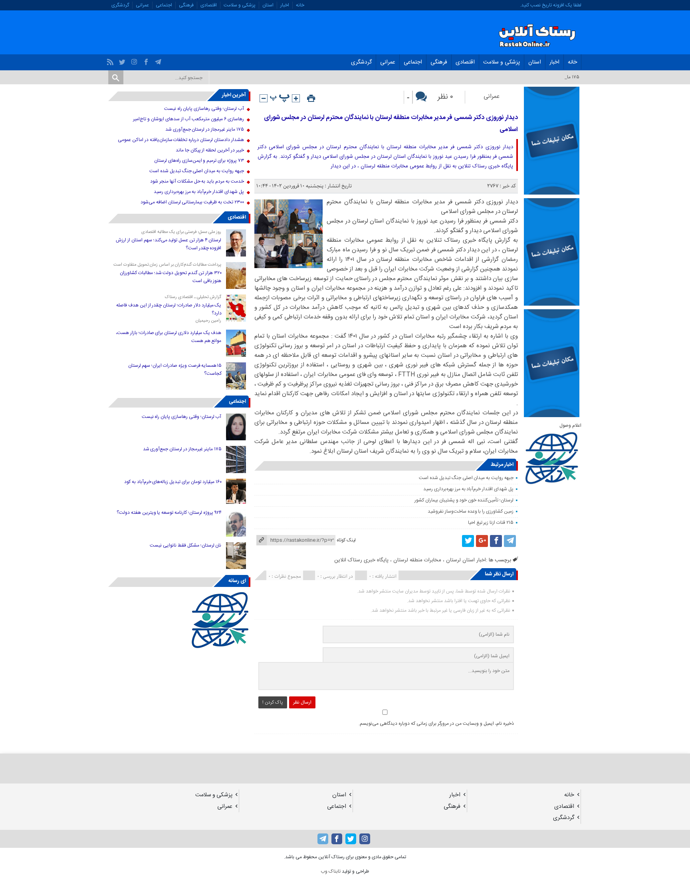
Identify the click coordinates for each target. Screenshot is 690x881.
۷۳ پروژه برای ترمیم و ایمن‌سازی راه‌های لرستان (199, 161)
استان (268, 5)
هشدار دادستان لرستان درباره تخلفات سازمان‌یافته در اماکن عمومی (181, 140)
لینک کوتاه (346, 540)
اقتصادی (208, 5)
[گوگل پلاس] (482, 541)
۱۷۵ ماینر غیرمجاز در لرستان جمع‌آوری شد (204, 129)
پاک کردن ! (272, 702)
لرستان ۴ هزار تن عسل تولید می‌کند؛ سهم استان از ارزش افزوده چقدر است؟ (168, 244)
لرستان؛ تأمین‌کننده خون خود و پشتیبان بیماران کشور (464, 500)
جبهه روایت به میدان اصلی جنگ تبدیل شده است (466, 478)
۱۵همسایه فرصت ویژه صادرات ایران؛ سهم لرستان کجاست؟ (175, 370)
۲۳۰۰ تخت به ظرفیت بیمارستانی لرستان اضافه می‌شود (192, 202)
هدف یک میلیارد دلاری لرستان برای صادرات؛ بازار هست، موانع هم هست (168, 337)
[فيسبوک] (147, 60)
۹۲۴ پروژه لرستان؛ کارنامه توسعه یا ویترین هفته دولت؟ (169, 513)
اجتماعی (164, 5)
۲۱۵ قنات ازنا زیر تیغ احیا (491, 523)
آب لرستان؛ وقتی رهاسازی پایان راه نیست (204, 109)
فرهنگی (186, 5)
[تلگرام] (159, 60)
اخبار (284, 5)
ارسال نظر (302, 702)
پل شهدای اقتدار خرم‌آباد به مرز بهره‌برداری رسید (468, 489)
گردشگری (120, 5)
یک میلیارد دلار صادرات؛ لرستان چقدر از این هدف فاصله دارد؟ (168, 309)
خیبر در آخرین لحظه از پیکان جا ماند (210, 150)
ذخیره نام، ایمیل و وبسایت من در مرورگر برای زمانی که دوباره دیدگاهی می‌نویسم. (436, 724)
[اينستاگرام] (135, 60)
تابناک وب (331, 871)
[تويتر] (123, 60)
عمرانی (142, 5)
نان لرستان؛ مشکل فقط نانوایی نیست (185, 545)
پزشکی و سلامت (240, 5)
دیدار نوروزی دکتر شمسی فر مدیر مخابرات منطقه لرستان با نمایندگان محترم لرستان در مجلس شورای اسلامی (391, 123)
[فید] (111, 60)
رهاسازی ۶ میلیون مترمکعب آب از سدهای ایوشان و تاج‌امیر (188, 119)
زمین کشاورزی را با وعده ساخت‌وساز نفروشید (471, 511)
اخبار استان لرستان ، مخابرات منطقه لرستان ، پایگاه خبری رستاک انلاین (410, 560)
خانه (300, 5)
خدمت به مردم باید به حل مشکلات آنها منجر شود (197, 181)
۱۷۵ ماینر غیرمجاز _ (561, 77)
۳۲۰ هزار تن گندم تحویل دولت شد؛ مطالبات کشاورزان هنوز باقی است (170, 277)
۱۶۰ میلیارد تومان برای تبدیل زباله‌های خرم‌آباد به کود (172, 482)
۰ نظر (445, 97)
